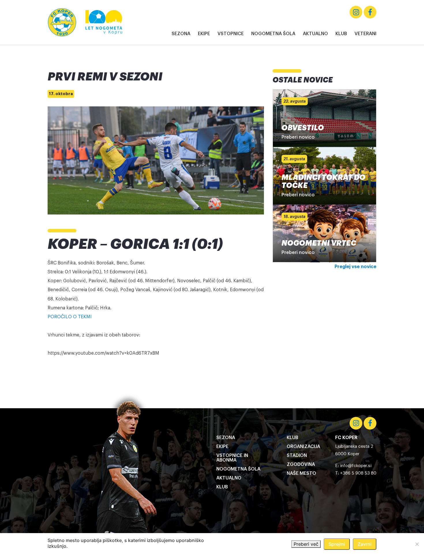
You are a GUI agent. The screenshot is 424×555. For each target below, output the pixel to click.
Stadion (297, 455)
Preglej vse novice (355, 266)
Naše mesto (301, 473)
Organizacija (303, 446)
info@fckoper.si (356, 466)
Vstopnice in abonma (232, 457)
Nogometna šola (273, 33)
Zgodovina (301, 464)
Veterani (365, 33)
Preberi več (306, 544)
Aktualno (315, 33)
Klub (341, 33)
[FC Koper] (62, 22)
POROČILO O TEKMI (70, 317)
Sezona (181, 33)
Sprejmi (337, 544)
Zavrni (365, 544)
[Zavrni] (417, 544)
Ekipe (204, 33)
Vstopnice (230, 33)
